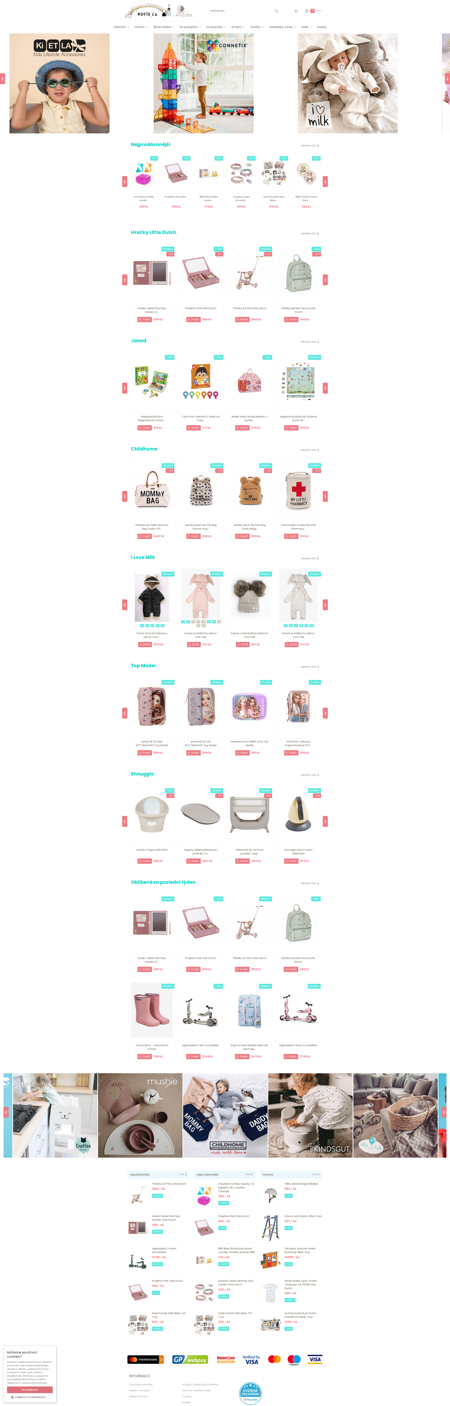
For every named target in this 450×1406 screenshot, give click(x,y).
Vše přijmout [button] (30, 1389)
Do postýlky (214, 27)
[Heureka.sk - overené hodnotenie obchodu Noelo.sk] (250, 1404)
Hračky (140, 27)
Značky (322, 27)
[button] (30, 1397)
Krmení (237, 27)
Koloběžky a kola (280, 27)
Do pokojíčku (189, 27)
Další (304, 27)
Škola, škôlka (162, 27)
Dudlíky (255, 27)
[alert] (30, 1374)
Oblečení (119, 27)
